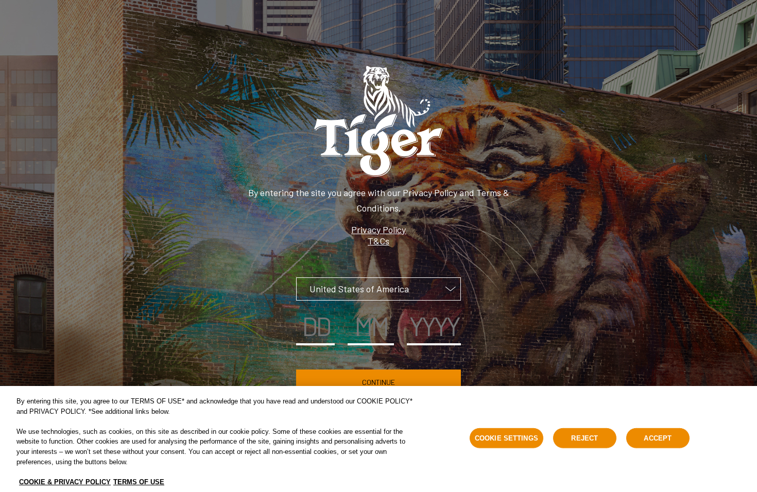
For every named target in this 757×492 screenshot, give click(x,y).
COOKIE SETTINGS (506, 438)
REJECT (584, 438)
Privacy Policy (378, 229)
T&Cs (378, 241)
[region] (378, 439)
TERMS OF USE (138, 481)
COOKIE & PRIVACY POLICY (65, 481)
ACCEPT (658, 438)
